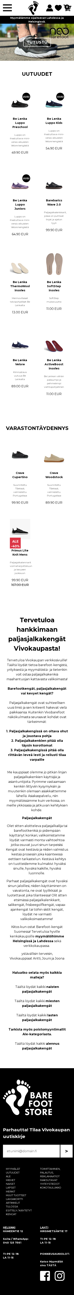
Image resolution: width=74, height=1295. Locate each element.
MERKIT (10, 1191)
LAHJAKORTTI (14, 1199)
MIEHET (10, 1180)
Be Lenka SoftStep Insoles (54, 286)
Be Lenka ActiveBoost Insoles (54, 364)
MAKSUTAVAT (48, 1180)
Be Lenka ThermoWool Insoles (20, 286)
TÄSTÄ (51, 1265)
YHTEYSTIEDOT (50, 1183)
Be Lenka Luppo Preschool (20, 123)
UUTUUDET (37, 74)
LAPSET (11, 1187)
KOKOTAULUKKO (50, 1187)
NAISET (10, 1183)
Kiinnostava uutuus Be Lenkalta (20, 376)
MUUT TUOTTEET (16, 1195)
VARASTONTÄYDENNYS (37, 428)
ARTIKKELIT (13, 1202)
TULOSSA (12, 1206)
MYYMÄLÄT (13, 1168)
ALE (8, 1176)
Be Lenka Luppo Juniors (20, 204)
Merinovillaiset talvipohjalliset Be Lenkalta (20, 302)
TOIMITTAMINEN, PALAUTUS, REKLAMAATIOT (50, 1172)
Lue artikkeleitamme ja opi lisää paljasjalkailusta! (37, 19)
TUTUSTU (37, 42)
